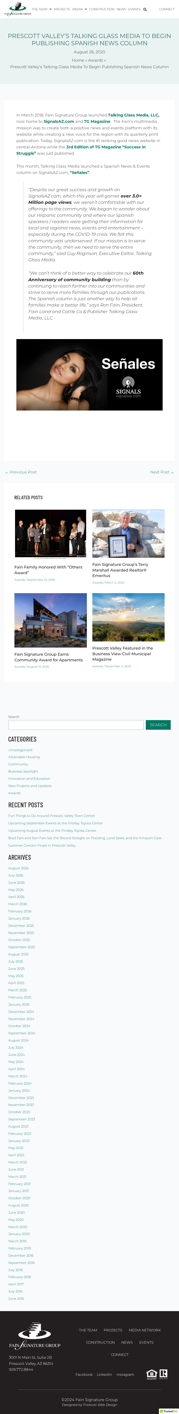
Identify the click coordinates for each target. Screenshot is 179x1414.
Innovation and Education (29, 779)
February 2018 (19, 1277)
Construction (101, 9)
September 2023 (21, 1119)
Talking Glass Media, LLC (133, 115)
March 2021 (17, 1177)
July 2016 (15, 1291)
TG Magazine (97, 121)
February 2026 (19, 911)
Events (134, 9)
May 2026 (16, 890)
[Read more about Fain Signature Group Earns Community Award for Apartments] (50, 619)
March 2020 (17, 1227)
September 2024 (21, 1033)
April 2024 (16, 1069)
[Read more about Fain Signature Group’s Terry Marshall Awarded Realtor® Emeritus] (128, 533)
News (121, 9)
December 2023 (21, 1098)
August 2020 (18, 1205)
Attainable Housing (24, 757)
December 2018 (20, 1256)
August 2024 (18, 1040)
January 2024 (19, 1091)
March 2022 (17, 1162)
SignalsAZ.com (59, 121)
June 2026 (16, 883)
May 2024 (16, 1062)
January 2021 (18, 1191)
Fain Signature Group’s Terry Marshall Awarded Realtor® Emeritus (120, 570)
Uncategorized (20, 750)
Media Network (145, 1330)
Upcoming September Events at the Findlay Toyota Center (55, 823)
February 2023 (19, 1134)
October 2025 (19, 940)
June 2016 (16, 1299)
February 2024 (20, 1083)
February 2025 (19, 997)
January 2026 (19, 918)
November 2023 (21, 1105)
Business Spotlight (23, 771)
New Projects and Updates (30, 786)
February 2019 (19, 1248)
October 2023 (19, 1112)
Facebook (84, 1374)
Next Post (162, 472)
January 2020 (19, 1234)
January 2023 (18, 1141)
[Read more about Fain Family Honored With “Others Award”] (50, 534)
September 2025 (21, 947)
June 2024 (16, 1055)
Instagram (125, 1374)
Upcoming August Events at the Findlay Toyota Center (52, 831)
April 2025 (16, 983)
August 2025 (18, 954)
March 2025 (17, 990)
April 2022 (16, 1155)
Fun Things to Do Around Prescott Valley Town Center (51, 816)
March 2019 (17, 1241)
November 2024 (21, 1019)
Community (18, 764)
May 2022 (15, 1148)
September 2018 (21, 1263)
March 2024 (17, 1076)
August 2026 (18, 868)
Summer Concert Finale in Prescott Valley (42, 845)
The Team (88, 1330)
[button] (42, 9)
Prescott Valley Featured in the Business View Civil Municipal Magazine (122, 654)
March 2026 (17, 904)
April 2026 (16, 897)
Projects (62, 9)
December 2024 (21, 1012)
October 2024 (19, 1026)
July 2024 (15, 1048)
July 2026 (15, 875)
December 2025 (21, 926)
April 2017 (16, 1284)
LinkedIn (104, 1374)
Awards (19, 579)
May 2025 (15, 976)
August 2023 (18, 1126)
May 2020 (16, 1220)
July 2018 (15, 1270)
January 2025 (18, 1005)
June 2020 (16, 1213)
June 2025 (16, 969)
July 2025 (15, 961)
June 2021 (16, 1169)
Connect (167, 9)
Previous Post (21, 472)
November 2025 (21, 933)
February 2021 (19, 1184)
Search (13, 717)
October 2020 (19, 1198)
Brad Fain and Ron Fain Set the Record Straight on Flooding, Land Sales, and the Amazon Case (85, 838)
